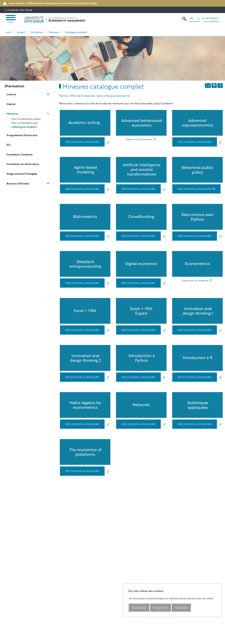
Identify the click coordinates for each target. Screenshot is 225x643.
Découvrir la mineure (139, 139)
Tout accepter (139, 607)
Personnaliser (161, 607)
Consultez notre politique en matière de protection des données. (173, 598)
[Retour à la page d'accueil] (54, 19)
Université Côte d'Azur (19, 9)
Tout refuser (181, 607)
